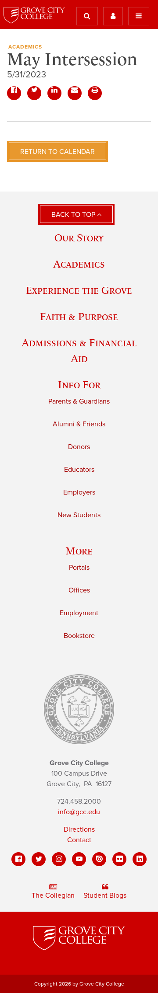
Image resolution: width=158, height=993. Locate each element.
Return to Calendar (57, 151)
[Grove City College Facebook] (18, 859)
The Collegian (53, 895)
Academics (25, 47)
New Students (79, 515)
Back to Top (74, 214)
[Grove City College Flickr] (119, 859)
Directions (79, 829)
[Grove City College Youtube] (79, 859)
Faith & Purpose (79, 316)
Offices (79, 590)
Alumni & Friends (79, 424)
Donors (79, 446)
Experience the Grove (79, 290)
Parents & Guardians (79, 401)
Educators (79, 469)
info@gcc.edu (79, 812)
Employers (79, 492)
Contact (79, 840)
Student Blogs (104, 895)
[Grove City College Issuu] (99, 859)
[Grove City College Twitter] (39, 859)
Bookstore (79, 635)
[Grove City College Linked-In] (140, 859)
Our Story (79, 238)
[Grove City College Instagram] (59, 859)
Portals (79, 567)
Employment (79, 613)
